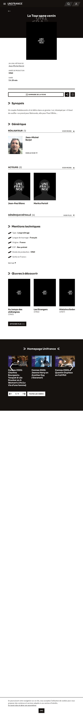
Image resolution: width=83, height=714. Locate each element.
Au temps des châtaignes (15, 310)
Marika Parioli (41, 203)
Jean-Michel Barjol (16, 66)
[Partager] (67, 94)
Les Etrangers (41, 309)
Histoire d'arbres (68, 309)
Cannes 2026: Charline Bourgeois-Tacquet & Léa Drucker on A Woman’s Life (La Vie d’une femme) (17, 378)
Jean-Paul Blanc (16, 203)
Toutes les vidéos (36, 394)
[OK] (41, 710)
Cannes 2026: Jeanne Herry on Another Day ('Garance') (40, 374)
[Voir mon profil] (76, 4)
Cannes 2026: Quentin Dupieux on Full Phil (64, 372)
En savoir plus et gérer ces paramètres (22, 705)
